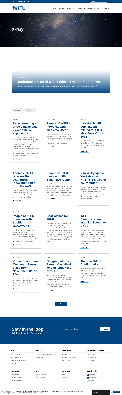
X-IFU (55, 8)
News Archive (41, 375)
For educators (92, 357)
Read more (17, 159)
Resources (106, 8)
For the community (17, 381)
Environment (91, 360)
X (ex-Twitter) (94, 378)
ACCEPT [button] (116, 392)
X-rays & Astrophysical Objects (47, 354)
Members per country (69, 357)
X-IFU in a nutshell (17, 354)
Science (62, 8)
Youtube (92, 381)
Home (49, 8)
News (80, 8)
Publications (15, 375)
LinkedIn (92, 375)
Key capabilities (16, 357)
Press (13, 1)
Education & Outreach (92, 8)
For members (16, 378)
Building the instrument (19, 360)
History (13, 363)
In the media (40, 378)
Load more (61, 304)
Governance (66, 360)
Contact (20, 1)
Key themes (40, 357)
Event (48, 257)
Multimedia (91, 354)
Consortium (71, 8)
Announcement (22, 77)
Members (65, 354)
